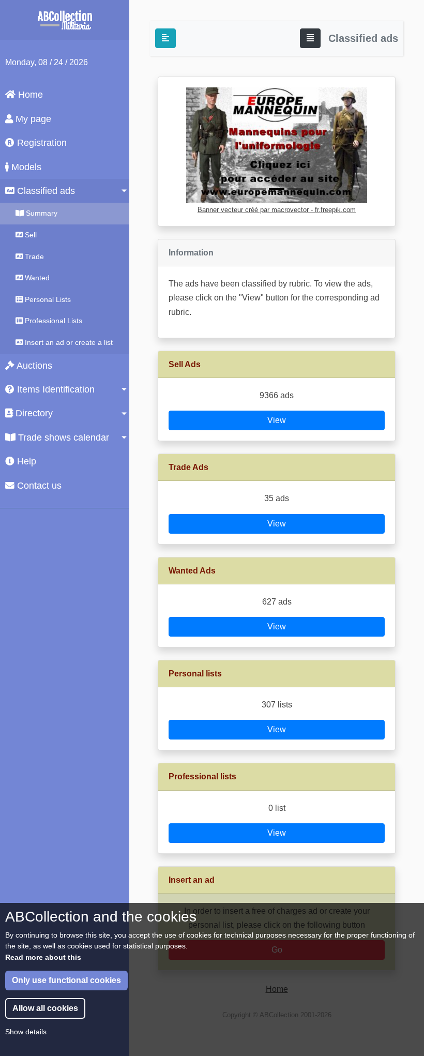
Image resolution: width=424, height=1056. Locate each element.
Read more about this (43, 957)
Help (25, 461)
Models (25, 167)
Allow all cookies (45, 1008)
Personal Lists (47, 299)
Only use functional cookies (66, 980)
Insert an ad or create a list (68, 342)
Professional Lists (52, 320)
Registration (40, 143)
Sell (30, 235)
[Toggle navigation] (310, 38)
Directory (33, 413)
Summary (40, 213)
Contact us (38, 485)
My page (32, 119)
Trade (33, 256)
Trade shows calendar (62, 437)
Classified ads (44, 191)
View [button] (276, 420)
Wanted (36, 278)
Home (29, 94)
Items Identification (54, 389)
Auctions (33, 365)
